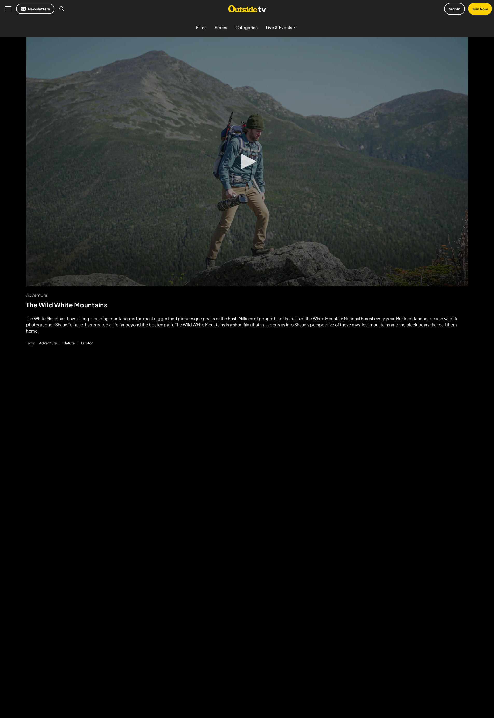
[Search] (62, 9)
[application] (247, 161)
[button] (247, 161)
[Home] (247, 8)
